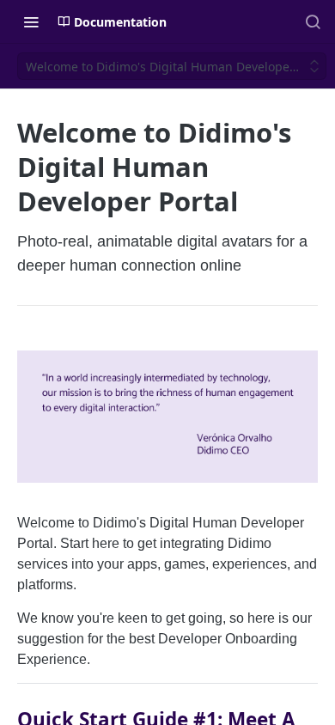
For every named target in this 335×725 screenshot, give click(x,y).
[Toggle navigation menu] (31, 21)
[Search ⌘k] (312, 21)
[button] (167, 415)
